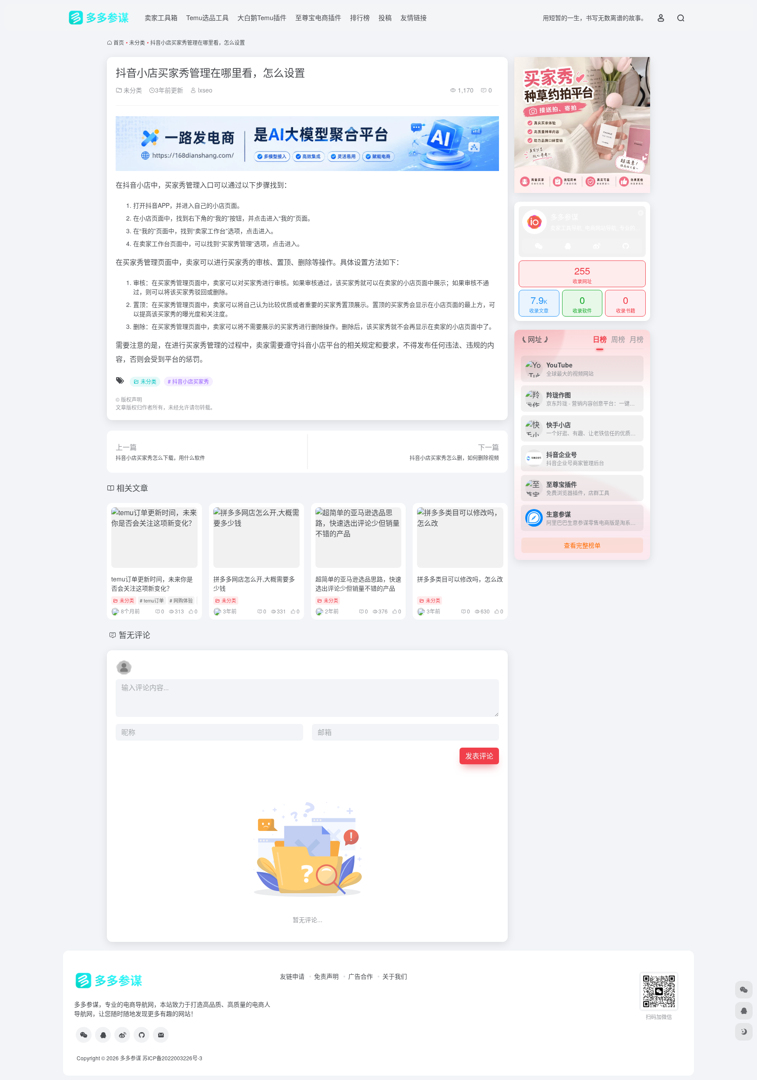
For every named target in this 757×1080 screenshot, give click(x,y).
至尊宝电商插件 (318, 17)
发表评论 (479, 756)
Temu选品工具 (207, 17)
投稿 (385, 17)
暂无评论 (134, 634)
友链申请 (292, 976)
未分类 (137, 42)
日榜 (600, 339)
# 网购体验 (181, 600)
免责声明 (326, 976)
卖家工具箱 (161, 17)
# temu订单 (152, 600)
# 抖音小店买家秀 (188, 381)
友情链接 (413, 17)
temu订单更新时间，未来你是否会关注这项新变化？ (152, 583)
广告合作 (360, 976)
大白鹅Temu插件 (262, 17)
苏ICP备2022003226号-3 (172, 1058)
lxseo (204, 90)
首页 (118, 42)
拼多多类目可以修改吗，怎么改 (460, 578)
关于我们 (394, 976)
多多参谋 (130, 1058)
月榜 (637, 339)
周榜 (618, 339)
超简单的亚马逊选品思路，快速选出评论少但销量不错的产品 (358, 583)
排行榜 (360, 17)
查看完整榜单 (582, 545)
